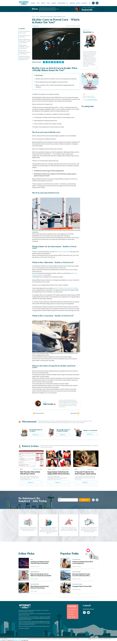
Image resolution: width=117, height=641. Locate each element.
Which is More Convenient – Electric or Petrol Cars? (24, 52)
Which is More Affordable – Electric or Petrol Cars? (24, 46)
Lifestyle (43, 3)
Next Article (74, 413)
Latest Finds (72, 3)
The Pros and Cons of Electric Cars (24, 32)
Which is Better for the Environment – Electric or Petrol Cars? (25, 41)
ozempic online (17, 640)
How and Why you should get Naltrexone (17, 638)
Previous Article (39, 413)
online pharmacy (83, 638)
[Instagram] (93, 3)
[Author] (55, 404)
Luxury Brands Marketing (91, 99)
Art (67, 3)
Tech (38, 3)
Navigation (71, 614)
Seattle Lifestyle (61, 3)
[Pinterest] (97, 3)
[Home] (24, 3)
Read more (35, 434)
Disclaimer (71, 612)
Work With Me (71, 609)
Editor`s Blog (71, 617)
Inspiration (53, 3)
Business (33, 3)
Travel (48, 3)
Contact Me (84, 3)
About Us (78, 3)
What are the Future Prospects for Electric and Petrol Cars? (24, 58)
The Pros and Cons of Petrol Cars (24, 36)
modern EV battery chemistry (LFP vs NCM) (66, 288)
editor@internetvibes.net (88, 609)
